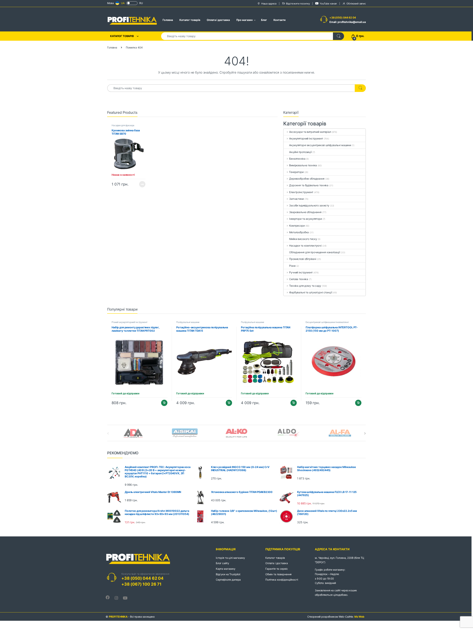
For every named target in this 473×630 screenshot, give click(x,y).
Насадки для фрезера (123, 125)
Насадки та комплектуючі (305, 245)
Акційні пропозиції (300, 152)
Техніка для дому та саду (305, 285)
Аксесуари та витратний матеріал (310, 131)
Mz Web (359, 616)
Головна (168, 19)
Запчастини (296, 198)
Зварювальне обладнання (305, 212)
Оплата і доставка (218, 19)
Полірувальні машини (187, 322)
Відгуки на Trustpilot (228, 574)
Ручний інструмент (300, 272)
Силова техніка (298, 279)
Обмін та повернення (278, 574)
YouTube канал (328, 3)
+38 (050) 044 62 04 (342, 17)
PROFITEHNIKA (118, 616)
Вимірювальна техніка (303, 165)
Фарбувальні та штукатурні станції (310, 292)
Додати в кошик (162, 403)
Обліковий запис (356, 3)
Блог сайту (222, 563)
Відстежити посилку (298, 3)
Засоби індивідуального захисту (309, 205)
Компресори (296, 225)
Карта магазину (225, 568)
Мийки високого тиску (303, 238)
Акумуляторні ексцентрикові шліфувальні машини (320, 145)
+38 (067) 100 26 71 (141, 584)
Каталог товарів (189, 19)
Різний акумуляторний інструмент (129, 322)
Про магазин (244, 19)
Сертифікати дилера (228, 579)
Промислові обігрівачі (302, 258)
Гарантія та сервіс (276, 568)
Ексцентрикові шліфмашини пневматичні (327, 322)
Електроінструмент (301, 192)
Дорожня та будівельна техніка (308, 185)
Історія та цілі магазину (230, 557)
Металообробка (299, 232)
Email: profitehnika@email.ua (347, 21)
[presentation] (365, 433)
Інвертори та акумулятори (305, 218)
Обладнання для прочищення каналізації (314, 252)
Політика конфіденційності (281, 579)
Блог (264, 19)
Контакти (279, 19)
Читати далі (141, 184)
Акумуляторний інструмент (306, 138)
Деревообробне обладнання (306, 178)
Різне (292, 265)
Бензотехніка (297, 158)
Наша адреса (268, 3)
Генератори (296, 171)
